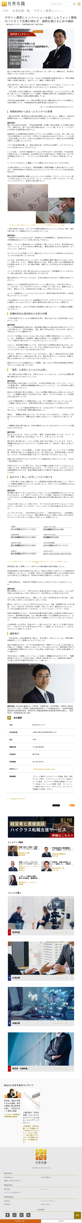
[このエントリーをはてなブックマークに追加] (22, 1215)
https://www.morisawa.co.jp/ (44, 769)
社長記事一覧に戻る (17, 799)
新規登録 (21, 1221)
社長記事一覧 (21, 11)
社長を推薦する (46, 1177)
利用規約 (7, 1204)
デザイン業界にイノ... (49, 11)
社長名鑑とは (8, 1177)
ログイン (61, 1221)
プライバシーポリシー (48, 1201)
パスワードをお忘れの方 (12, 1192)
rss (73, 805)
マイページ (44, 1189)
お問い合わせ (45, 1204)
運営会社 (7, 1201)
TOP (5, 11)
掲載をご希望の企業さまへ (13, 1180)
